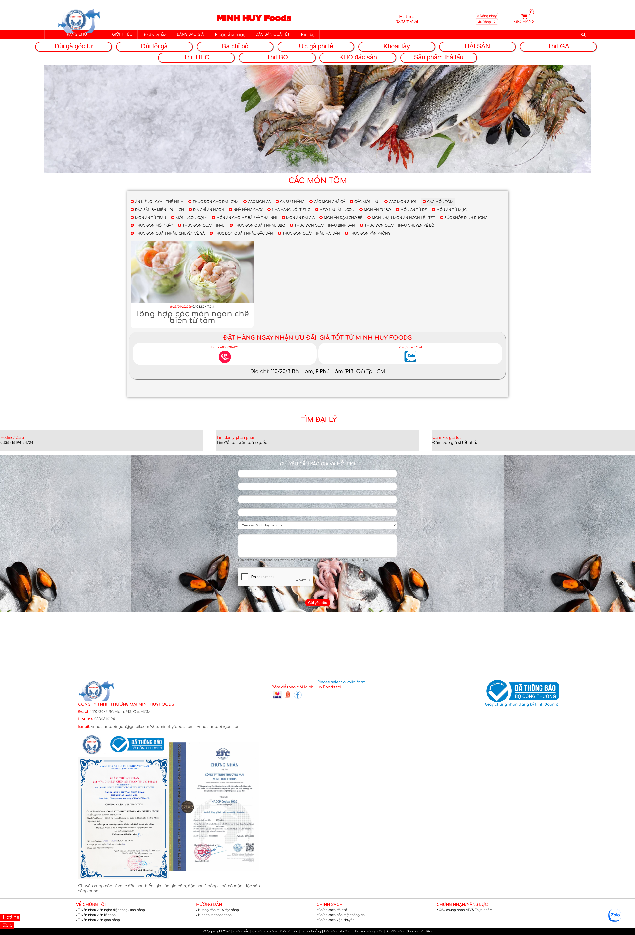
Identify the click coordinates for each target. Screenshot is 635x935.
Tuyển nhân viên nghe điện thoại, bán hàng (111, 910)
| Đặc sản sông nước (367, 931)
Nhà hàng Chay (247, 210)
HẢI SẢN (477, 46)
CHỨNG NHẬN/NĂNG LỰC (462, 905)
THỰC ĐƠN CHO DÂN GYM (215, 202)
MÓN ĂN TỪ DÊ (413, 210)
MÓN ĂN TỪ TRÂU (150, 218)
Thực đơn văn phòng (369, 233)
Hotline (10, 917)
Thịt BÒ (277, 57)
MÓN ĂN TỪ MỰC (451, 210)
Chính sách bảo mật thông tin (341, 915)
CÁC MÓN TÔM (440, 202)
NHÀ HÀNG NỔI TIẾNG (291, 210)
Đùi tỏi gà (154, 46)
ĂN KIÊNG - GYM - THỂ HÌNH (159, 202)
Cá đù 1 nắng (292, 202)
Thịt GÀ (558, 46)
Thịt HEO (196, 57)
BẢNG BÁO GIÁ (190, 34)
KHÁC (309, 35)
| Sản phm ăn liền (418, 931)
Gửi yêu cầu (317, 603)
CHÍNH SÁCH (330, 905)
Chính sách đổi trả (332, 910)
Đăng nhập (488, 16)
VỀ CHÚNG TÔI (91, 905)
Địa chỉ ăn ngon (208, 210)
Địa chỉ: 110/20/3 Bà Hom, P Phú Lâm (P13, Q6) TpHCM (317, 371)
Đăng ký (488, 22)
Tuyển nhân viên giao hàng (99, 920)
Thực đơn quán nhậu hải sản (311, 233)
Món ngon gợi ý (191, 218)
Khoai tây (396, 46)
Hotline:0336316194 (225, 347)
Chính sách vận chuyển (336, 920)
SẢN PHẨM (157, 35)
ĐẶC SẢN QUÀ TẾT (273, 34)
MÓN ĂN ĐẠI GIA (300, 218)
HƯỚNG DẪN (209, 905)
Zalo (7, 925)
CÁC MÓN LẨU (367, 202)
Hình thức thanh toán (215, 915)
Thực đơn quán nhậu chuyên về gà (170, 233)
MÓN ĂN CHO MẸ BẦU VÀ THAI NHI (246, 218)
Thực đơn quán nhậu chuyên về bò (399, 225)
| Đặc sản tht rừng (336, 931)
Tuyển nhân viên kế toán (97, 915)
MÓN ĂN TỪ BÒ (377, 210)
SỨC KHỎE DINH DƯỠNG (465, 218)
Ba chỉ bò (235, 46)
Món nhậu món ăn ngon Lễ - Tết (403, 218)
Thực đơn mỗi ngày (154, 225)
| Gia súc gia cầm (263, 931)
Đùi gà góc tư (74, 46)
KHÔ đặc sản (358, 57)
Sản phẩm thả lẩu (438, 57)
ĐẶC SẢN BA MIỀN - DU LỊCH (159, 210)
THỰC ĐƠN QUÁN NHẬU (203, 225)
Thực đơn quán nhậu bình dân (324, 225)
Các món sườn (403, 202)
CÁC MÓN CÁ (259, 202)
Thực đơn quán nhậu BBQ (259, 225)
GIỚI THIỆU (122, 34)
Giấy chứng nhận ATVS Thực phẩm (465, 910)
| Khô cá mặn (288, 931)
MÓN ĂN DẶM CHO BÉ (343, 218)
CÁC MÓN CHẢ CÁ (329, 202)
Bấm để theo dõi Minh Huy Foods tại (306, 687)
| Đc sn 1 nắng (310, 931)
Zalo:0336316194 (410, 347)
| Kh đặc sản (394, 931)
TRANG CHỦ (76, 34)
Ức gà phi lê (316, 46)
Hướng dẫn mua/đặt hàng (218, 910)
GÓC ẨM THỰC (232, 35)
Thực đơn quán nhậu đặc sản (243, 233)
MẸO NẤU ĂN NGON (336, 210)
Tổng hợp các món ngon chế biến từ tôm (192, 317)
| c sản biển (240, 931)
